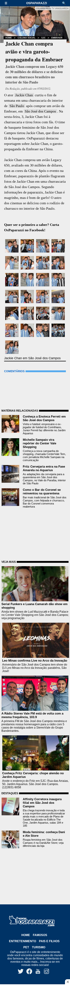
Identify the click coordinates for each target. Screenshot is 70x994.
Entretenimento (22, 941)
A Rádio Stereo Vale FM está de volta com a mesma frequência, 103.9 (32, 715)
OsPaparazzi (36, 3)
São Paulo (17, 106)
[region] (35, 989)
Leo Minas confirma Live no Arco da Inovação (34, 660)
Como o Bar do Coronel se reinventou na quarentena (42, 491)
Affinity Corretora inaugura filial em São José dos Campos (42, 802)
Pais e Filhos (49, 941)
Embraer (56, 38)
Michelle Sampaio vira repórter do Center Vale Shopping (39, 443)
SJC (43, 38)
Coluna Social (27, 38)
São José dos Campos (40, 111)
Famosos (40, 935)
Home (8, 38)
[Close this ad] (67, 981)
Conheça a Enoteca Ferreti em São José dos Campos (44, 418)
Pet (26, 947)
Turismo (38, 947)
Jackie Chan (24, 95)
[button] (7, 3)
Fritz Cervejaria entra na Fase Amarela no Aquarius (44, 468)
